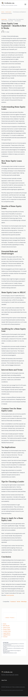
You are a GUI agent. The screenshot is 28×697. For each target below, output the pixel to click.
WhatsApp (24, 601)
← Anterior (6, 617)
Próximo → (12, 617)
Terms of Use (6, 627)
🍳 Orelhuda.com (6, 672)
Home (2, 11)
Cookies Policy (7, 631)
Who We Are (6, 625)
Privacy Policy (6, 629)
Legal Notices (6, 635)
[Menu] (25, 4)
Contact (5, 636)
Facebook (13, 601)
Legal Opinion (6, 633)
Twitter (18, 601)
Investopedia (10, 595)
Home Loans (8, 11)
